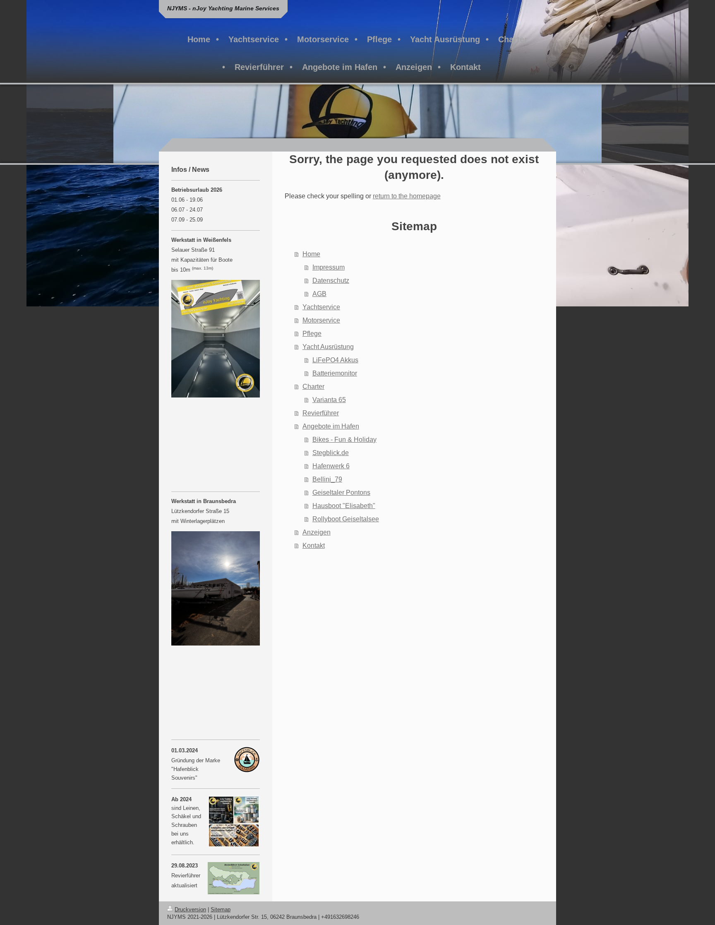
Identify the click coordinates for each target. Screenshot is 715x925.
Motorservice (321, 320)
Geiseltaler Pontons (341, 492)
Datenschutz (330, 280)
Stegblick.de (330, 452)
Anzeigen (316, 532)
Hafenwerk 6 (331, 466)
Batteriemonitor (334, 373)
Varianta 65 (329, 399)
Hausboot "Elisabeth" (343, 505)
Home (311, 254)
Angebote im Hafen (330, 426)
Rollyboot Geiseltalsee (345, 519)
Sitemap (220, 909)
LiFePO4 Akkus (335, 360)
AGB (319, 293)
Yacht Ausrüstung (328, 346)
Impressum (328, 267)
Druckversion (190, 909)
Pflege (312, 333)
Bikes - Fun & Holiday (344, 439)
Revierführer (320, 413)
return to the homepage (407, 196)
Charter (313, 386)
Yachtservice (321, 307)
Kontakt (313, 545)
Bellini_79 (327, 479)
